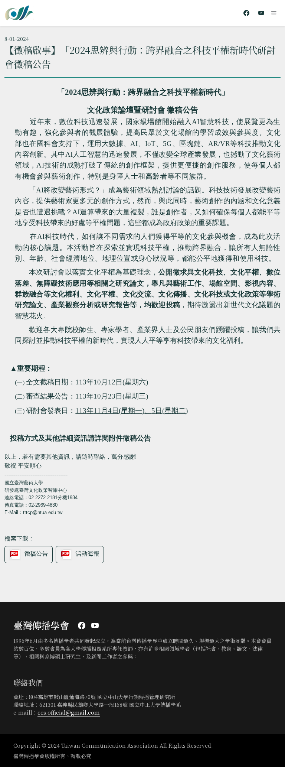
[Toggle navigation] (274, 13)
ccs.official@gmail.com (68, 712)
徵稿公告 (36, 554)
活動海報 (87, 554)
